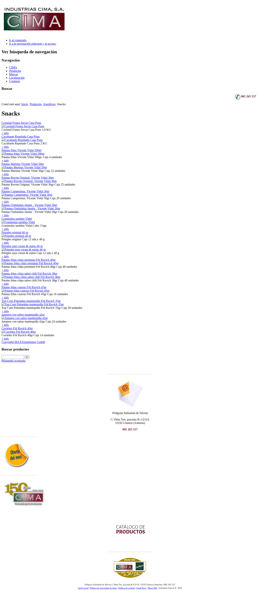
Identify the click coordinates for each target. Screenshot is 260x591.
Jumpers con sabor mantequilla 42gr (23, 314)
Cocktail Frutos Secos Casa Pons (21, 122)
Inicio (24, 104)
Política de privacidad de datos (103, 588)
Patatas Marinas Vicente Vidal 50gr (23, 164)
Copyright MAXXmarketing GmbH (23, 342)
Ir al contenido (17, 40)
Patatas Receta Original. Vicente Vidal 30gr (28, 177)
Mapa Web (152, 588)
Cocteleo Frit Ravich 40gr (17, 328)
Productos (15, 70)
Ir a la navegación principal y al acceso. (32, 43)
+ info (5, 133)
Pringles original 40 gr (15, 232)
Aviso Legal (83, 588)
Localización (17, 77)
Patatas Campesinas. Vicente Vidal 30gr (25, 191)
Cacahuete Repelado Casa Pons (21, 136)
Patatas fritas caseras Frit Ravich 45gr (24, 287)
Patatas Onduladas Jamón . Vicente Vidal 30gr (29, 205)
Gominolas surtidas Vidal (17, 218)
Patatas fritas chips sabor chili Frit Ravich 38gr (29, 273)
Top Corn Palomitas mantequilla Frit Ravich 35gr (31, 301)
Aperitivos (49, 104)
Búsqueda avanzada (14, 360)
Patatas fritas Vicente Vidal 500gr (21, 150)
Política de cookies (126, 588)
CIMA (13, 67)
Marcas (13, 74)
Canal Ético (141, 588)
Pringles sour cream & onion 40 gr (22, 246)
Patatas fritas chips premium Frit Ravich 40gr (29, 259)
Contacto (14, 81)
